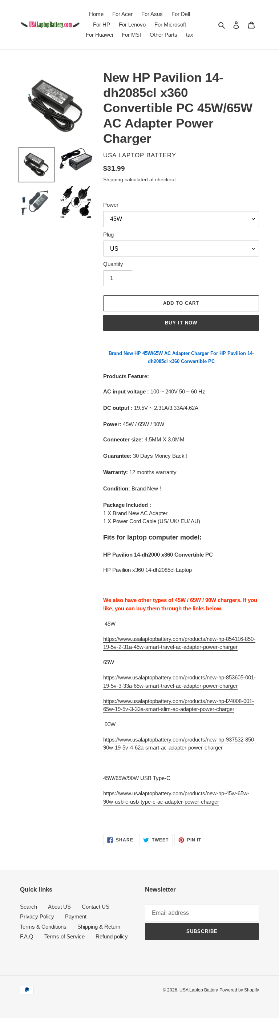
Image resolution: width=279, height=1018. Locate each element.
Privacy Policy (37, 916)
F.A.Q (26, 936)
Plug (108, 234)
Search (28, 907)
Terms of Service (64, 936)
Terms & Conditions (43, 927)
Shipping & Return (98, 927)
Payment (75, 916)
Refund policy (112, 936)
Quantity (113, 264)
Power (110, 205)
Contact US (95, 907)
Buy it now (181, 323)
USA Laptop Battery (198, 990)
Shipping (113, 179)
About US (59, 907)
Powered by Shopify (239, 990)
